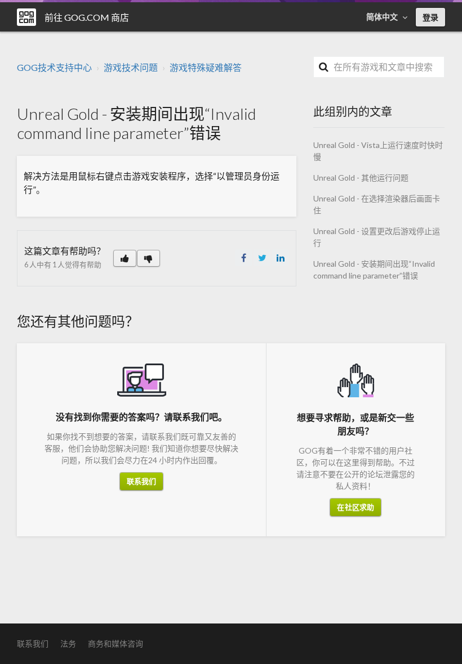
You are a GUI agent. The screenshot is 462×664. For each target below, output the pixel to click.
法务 (68, 643)
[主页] (26, 17)
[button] (125, 258)
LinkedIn (280, 257)
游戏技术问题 (131, 67)
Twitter (262, 257)
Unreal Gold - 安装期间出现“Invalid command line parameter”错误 (374, 269)
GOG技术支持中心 (54, 67)
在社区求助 (355, 507)
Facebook (243, 257)
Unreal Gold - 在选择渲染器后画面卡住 (376, 204)
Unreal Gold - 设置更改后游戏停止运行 (376, 237)
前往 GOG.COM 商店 (87, 17)
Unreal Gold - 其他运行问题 (360, 177)
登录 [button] (430, 17)
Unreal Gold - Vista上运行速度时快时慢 (378, 150)
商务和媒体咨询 (115, 643)
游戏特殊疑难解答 (206, 67)
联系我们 (141, 481)
